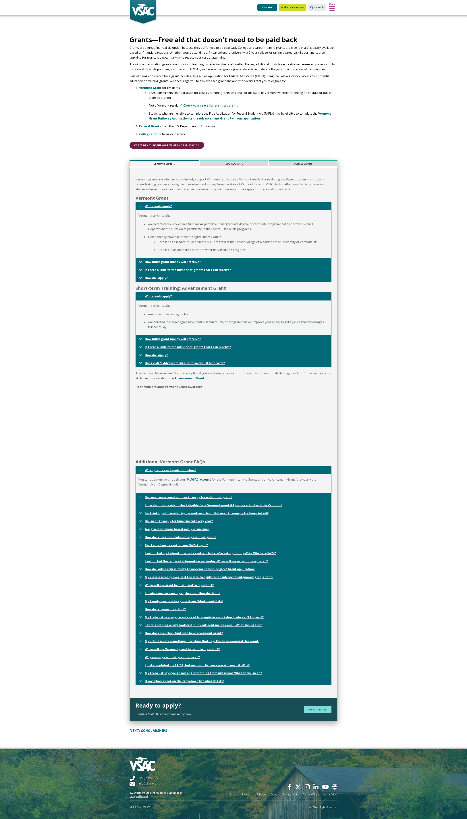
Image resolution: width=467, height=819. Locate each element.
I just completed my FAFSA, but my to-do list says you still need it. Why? (197, 665)
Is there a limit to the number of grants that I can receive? (188, 270)
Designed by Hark (139, 796)
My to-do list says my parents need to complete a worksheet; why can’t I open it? (204, 617)
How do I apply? (156, 278)
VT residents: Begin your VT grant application (167, 145)
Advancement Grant (189, 378)
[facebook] (290, 787)
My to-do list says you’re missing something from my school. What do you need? (203, 673)
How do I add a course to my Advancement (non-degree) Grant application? (200, 569)
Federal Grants (150, 126)
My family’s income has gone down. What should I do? (184, 601)
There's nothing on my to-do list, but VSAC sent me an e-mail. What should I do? (203, 625)
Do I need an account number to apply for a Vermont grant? (188, 497)
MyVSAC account (199, 479)
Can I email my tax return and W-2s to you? (176, 545)
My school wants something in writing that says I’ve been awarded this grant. (202, 641)
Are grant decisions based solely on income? (177, 529)
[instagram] (307, 787)
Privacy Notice (291, 794)
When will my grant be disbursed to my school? (179, 585)
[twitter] (298, 787)
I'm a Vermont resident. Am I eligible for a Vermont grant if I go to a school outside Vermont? (213, 505)
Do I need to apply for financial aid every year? (179, 521)
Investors (247, 794)
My (267, 7)
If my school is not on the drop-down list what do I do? (184, 681)
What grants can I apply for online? (170, 470)
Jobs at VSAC (330, 794)
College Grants (150, 134)
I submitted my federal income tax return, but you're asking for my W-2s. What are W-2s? (210, 553)
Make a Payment (292, 7)
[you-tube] (325, 787)
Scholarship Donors (268, 794)
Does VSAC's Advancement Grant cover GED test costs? (185, 363)
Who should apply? (158, 206)
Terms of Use (311, 794)
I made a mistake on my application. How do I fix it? (182, 593)
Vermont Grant (150, 88)
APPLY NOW (318, 709)
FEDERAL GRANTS (234, 163)
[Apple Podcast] (334, 787)
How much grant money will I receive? (173, 262)
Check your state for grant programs (210, 105)
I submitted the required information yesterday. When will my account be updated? (206, 561)
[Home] (143, 12)
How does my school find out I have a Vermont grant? (184, 633)
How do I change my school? (165, 609)
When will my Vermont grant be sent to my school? (182, 649)
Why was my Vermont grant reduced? (172, 657)
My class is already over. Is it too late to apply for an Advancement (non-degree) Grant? (209, 577)
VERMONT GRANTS (164, 163)
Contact (234, 794)
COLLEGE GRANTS (303, 163)
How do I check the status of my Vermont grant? (180, 537)
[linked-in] (316, 787)
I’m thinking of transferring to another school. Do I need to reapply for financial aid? (207, 513)
